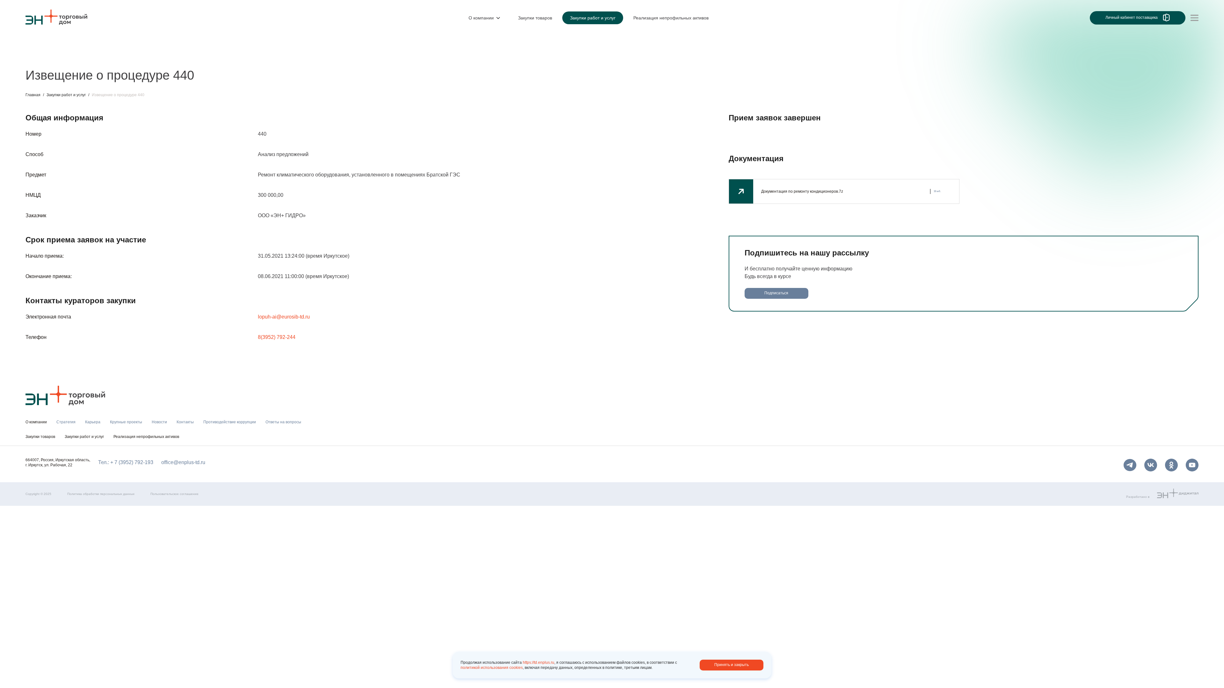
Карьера (68, 56)
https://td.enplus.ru (538, 662)
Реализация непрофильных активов (146, 436)
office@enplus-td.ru (183, 462)
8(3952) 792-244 (276, 337)
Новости (145, 56)
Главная (33, 95)
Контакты (175, 56)
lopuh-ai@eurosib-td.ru (284, 316)
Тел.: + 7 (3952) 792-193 (125, 462)
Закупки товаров (40, 436)
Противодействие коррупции (227, 56)
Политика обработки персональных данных (101, 494)
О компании (40, 43)
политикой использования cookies (492, 667)
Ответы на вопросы (293, 56)
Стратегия (38, 56)
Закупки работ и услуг (66, 95)
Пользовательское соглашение (174, 494)
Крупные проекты (106, 56)
